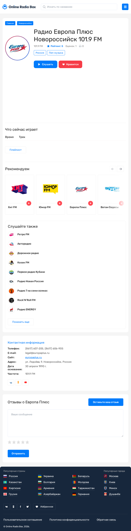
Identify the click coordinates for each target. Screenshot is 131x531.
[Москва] (106, 476)
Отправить (18, 453)
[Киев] (106, 482)
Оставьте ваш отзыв (106, 402)
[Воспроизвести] (28, 203)
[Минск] (106, 488)
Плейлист (16, 149)
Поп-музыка (56, 52)
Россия (40, 52)
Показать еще (20, 321)
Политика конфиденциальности (69, 519)
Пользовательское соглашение (22, 519)
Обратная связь (106, 519)
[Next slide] (120, 169)
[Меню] (125, 7)
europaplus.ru (33, 357)
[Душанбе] (106, 494)
